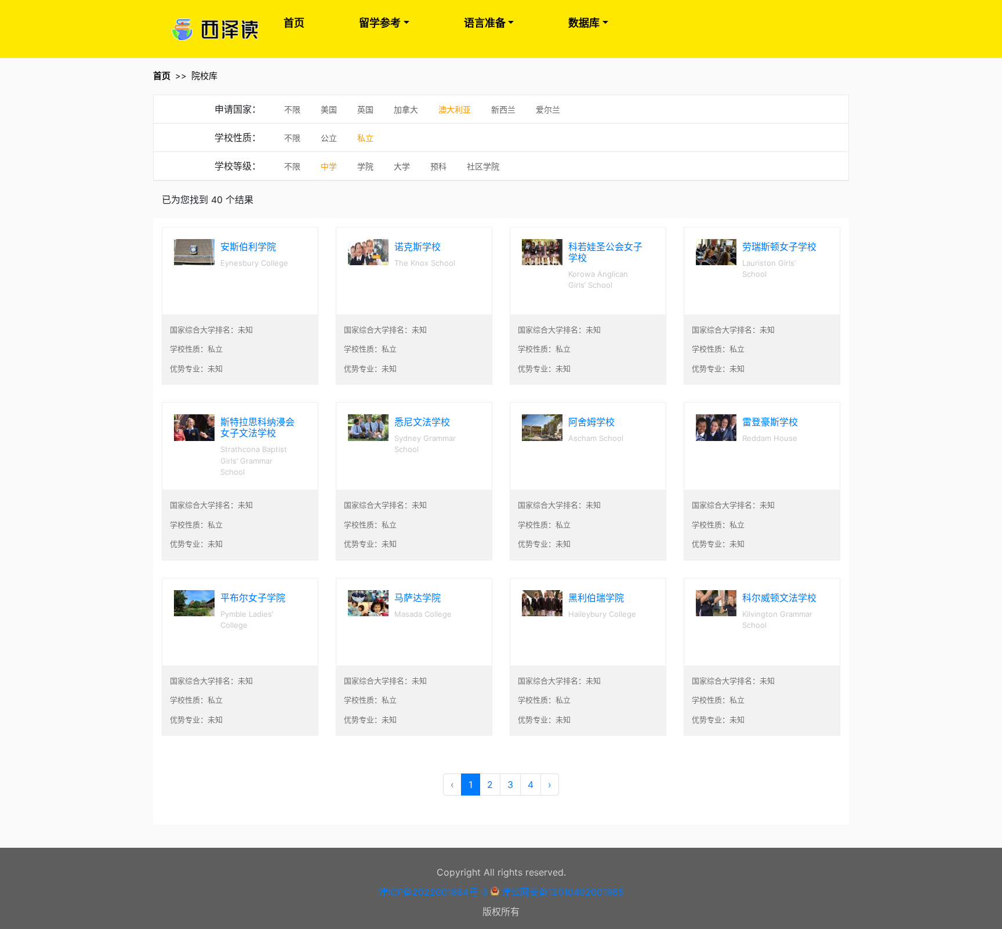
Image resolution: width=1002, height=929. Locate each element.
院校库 (204, 75)
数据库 (584, 23)
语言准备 (485, 23)
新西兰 (503, 109)
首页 (294, 23)
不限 (292, 109)
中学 (329, 166)
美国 (329, 109)
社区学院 (483, 166)
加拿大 (406, 109)
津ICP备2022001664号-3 (433, 892)
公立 (329, 138)
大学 (402, 166)
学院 (365, 166)
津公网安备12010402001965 (563, 892)
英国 (365, 109)
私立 (365, 138)
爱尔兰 (548, 109)
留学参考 (380, 23)
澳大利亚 (454, 109)
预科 (438, 166)
